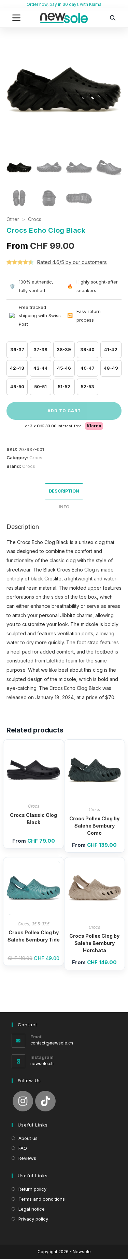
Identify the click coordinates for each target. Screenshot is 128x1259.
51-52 (64, 386)
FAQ (22, 1148)
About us (28, 1138)
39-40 (87, 349)
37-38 (40, 349)
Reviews (27, 1158)
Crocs (34, 219)
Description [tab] (64, 491)
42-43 (17, 368)
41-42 (110, 349)
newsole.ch (42, 1063)
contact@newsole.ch (51, 1043)
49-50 (17, 386)
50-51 (40, 386)
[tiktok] (45, 1101)
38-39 (64, 349)
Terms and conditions (41, 1199)
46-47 (88, 368)
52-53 (87, 386)
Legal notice (31, 1209)
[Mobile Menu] (16, 18)
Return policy (32, 1189)
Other (12, 219)
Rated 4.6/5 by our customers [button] (72, 262)
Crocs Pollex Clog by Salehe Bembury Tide (34, 936)
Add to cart (64, 410)
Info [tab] (64, 506)
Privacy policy (33, 1219)
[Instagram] (23, 1101)
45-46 (64, 368)
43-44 (40, 368)
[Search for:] (112, 18)
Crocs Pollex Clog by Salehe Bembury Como (94, 826)
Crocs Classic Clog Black (33, 818)
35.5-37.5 (40, 923)
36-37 (17, 349)
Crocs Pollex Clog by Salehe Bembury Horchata (94, 943)
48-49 (111, 368)
